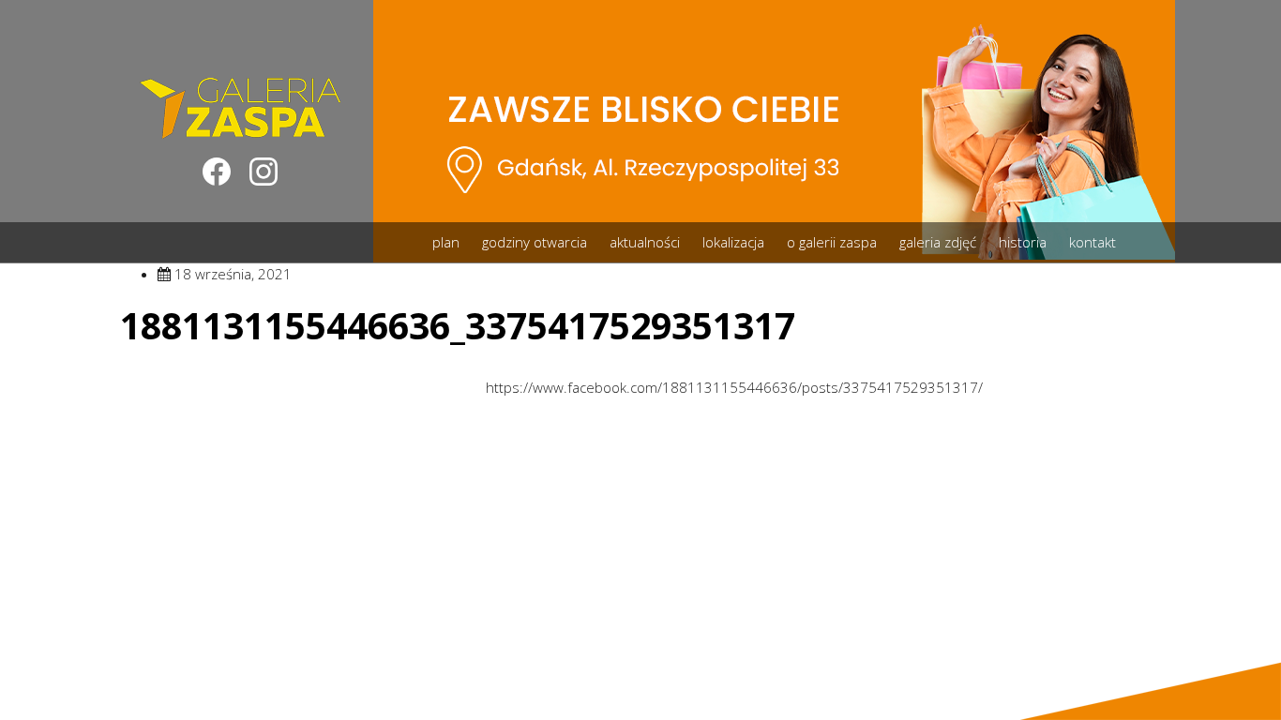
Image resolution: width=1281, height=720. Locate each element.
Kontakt (1092, 241)
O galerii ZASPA (832, 241)
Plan (446, 241)
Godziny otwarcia (534, 241)
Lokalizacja (733, 241)
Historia (1023, 241)
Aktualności (645, 241)
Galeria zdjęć (937, 241)
